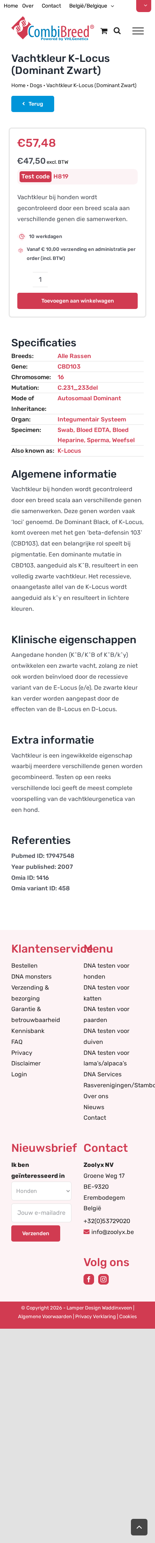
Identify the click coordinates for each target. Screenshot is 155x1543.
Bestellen (24, 965)
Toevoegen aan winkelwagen (77, 301)
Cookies (128, 1316)
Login (19, 1074)
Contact (95, 1117)
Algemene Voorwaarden (45, 1316)
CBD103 (69, 366)
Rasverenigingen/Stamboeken (114, 1085)
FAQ (17, 1041)
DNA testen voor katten (106, 993)
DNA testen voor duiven (106, 1036)
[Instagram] (103, 1279)
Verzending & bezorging (30, 993)
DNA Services (103, 1074)
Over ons (96, 1096)
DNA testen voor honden (106, 971)
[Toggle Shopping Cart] (104, 31)
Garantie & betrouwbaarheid (35, 1014)
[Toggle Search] (117, 30)
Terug (36, 104)
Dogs (36, 85)
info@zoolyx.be (112, 1232)
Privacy (21, 1052)
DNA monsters (31, 976)
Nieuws (94, 1107)
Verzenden (35, 1233)
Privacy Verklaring (95, 1316)
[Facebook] (89, 1279)
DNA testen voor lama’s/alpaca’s (106, 1058)
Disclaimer (26, 1063)
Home (18, 85)
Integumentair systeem (92, 419)
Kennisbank (27, 1030)
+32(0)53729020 (107, 1221)
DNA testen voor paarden (106, 1014)
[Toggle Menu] (138, 31)
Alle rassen (74, 356)
